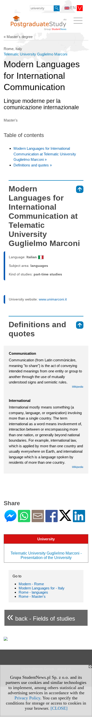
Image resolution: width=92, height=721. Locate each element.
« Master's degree (18, 37)
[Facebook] (51, 520)
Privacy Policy (27, 697)
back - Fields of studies (41, 616)
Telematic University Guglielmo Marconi (35, 54)
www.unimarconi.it (53, 299)
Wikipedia (77, 386)
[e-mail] (38, 520)
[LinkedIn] (79, 520)
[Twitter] (65, 519)
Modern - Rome (31, 584)
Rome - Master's (32, 596)
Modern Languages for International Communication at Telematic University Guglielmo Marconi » (44, 154)
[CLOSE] (59, 708)
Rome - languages (33, 592)
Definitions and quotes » (32, 165)
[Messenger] (10, 520)
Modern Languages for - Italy (42, 588)
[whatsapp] (24, 520)
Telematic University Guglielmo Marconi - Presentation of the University (46, 555)
